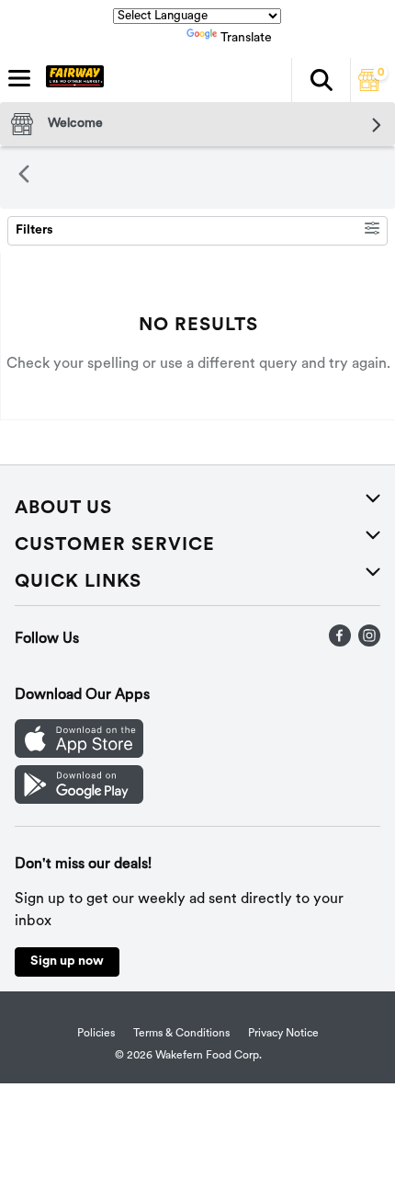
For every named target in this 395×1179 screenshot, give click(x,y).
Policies (96, 1033)
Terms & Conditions (181, 1033)
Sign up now (67, 961)
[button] (320, 80)
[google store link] (79, 800)
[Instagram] (369, 642)
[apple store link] (79, 754)
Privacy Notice (283, 1033)
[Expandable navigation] (19, 78)
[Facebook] (340, 642)
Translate (246, 38)
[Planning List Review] (369, 87)
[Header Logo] (71, 80)
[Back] (24, 177)
